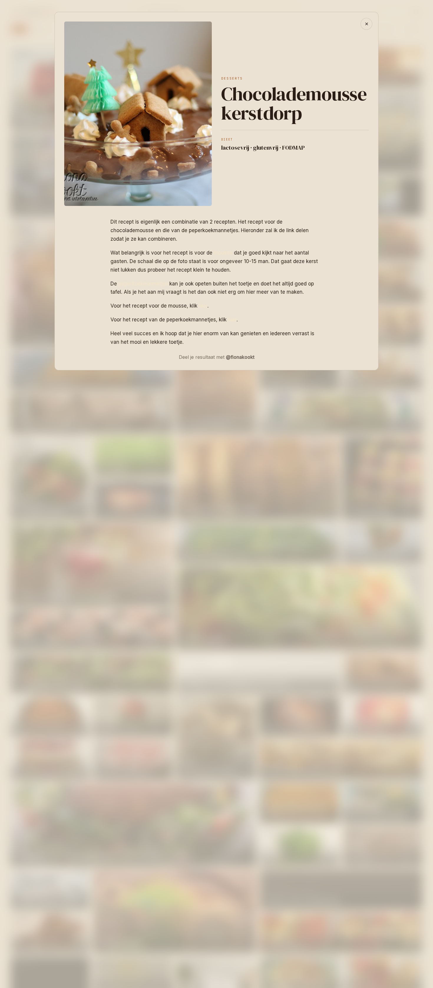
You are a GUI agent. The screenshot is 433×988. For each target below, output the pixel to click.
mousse (223, 253)
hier (203, 306)
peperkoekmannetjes (143, 284)
